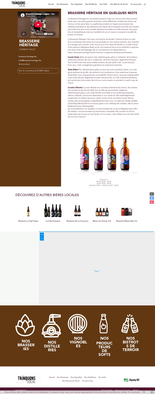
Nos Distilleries (91, 4)
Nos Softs (103, 4)
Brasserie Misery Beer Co (102, 221)
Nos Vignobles (76, 4)
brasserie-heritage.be (28, 57)
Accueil (51, 4)
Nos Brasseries (62, 4)
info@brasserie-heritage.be (30, 60)
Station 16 (126, 221)
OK (143, 392)
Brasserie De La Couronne (53, 221)
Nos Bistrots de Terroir (119, 4)
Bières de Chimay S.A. (77, 221)
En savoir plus (136, 4)
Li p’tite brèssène (28, 221)
